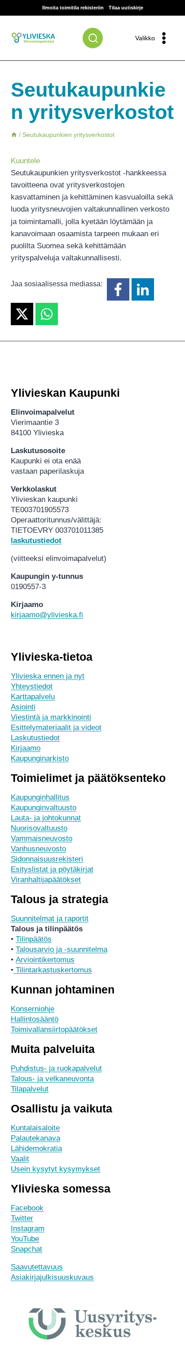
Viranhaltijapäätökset (46, 879)
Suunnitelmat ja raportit (49, 918)
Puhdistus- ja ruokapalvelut (56, 1068)
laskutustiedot (36, 540)
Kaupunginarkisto (40, 758)
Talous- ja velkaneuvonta (52, 1078)
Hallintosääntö (34, 1019)
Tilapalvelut (29, 1089)
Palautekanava (35, 1138)
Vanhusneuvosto (38, 849)
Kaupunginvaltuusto (43, 807)
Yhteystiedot (32, 686)
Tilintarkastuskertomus (52, 970)
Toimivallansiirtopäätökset (54, 1029)
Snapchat (26, 1249)
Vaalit (20, 1159)
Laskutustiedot (35, 738)
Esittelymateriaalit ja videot (56, 727)
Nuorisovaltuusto (39, 828)
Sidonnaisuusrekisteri (47, 859)
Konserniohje (32, 1009)
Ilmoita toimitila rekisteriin (73, 7)
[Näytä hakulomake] (93, 38)
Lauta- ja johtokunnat (46, 818)
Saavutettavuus (37, 1267)
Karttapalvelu (33, 696)
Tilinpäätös (34, 939)
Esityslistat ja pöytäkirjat (52, 869)
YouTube (25, 1239)
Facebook (27, 1208)
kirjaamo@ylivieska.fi (47, 615)
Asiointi (23, 707)
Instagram (27, 1228)
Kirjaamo (25, 748)
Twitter (22, 1218)
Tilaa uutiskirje (126, 7)
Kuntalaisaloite (35, 1128)
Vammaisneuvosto (41, 838)
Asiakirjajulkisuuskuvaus (52, 1277)
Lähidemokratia (36, 1148)
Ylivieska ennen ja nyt (47, 676)
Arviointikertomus (45, 959)
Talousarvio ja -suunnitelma (61, 949)
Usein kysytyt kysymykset (55, 1169)
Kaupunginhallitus (40, 797)
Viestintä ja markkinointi (51, 717)
